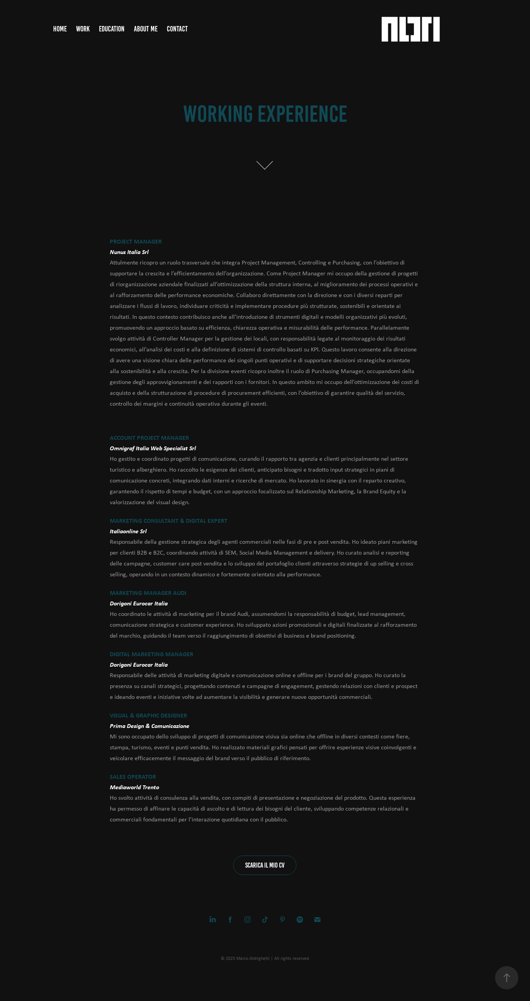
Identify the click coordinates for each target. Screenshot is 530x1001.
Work (83, 29)
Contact (177, 29)
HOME (60, 29)
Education (112, 29)
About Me (146, 29)
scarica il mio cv (264, 865)
